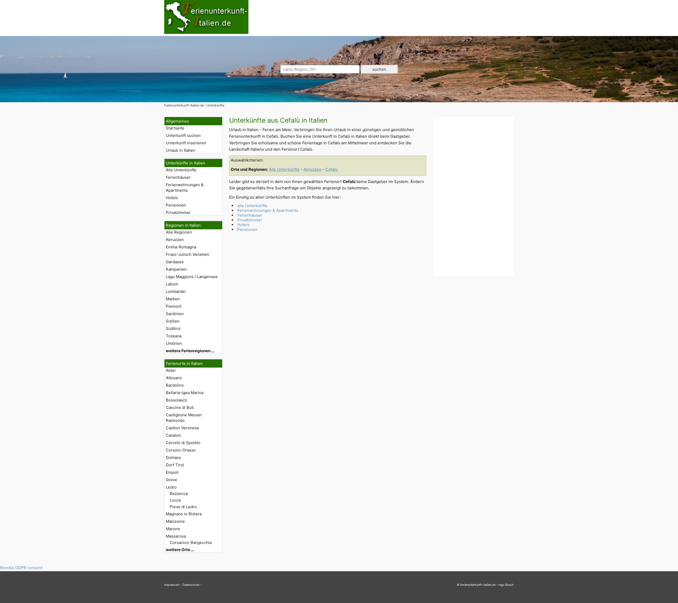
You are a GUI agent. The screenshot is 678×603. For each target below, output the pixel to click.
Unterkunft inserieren (186, 142)
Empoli (172, 472)
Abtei (171, 370)
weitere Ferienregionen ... (190, 350)
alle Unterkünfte (252, 205)
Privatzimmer (178, 212)
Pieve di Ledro (183, 506)
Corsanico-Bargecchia (191, 542)
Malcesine (175, 521)
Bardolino (175, 385)
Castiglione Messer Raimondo (184, 417)
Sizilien (173, 321)
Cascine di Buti (180, 407)
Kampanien (176, 269)
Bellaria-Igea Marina (184, 392)
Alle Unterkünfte (181, 169)
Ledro (171, 487)
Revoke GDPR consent (21, 567)
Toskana (173, 335)
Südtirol (173, 328)
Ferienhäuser (178, 177)
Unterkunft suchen (183, 135)
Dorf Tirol (175, 464)
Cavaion (173, 435)
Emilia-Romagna (181, 246)
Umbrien (174, 343)
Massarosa (176, 536)
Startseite (175, 128)
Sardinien (175, 313)
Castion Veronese (182, 427)
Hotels (172, 197)
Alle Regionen (179, 232)
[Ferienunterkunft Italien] (206, 32)
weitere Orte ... (180, 549)
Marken (173, 298)
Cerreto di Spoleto (183, 442)
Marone (173, 528)
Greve (171, 479)
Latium (172, 284)
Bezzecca (179, 493)
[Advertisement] (473, 196)
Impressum (172, 585)
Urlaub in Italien (180, 150)
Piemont (173, 306)
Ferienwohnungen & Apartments (185, 187)
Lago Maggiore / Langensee (192, 276)
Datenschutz (191, 585)
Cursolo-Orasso (181, 450)
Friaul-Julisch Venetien (187, 254)
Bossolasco (176, 400)
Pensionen (176, 205)
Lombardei (176, 291)
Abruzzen (175, 239)
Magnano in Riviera (184, 513)
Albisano (174, 377)
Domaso (173, 457)
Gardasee (175, 261)
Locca (175, 500)
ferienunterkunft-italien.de (478, 585)
